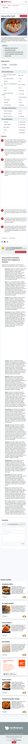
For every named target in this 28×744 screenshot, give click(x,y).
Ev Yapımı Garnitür (8, 603)
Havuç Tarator (6, 679)
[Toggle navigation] (26, 2)
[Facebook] (5, 242)
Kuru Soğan (7, 312)
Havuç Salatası (6, 622)
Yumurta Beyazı (8, 409)
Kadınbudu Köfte (7, 584)
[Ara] (25, 10)
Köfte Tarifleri (15, 5)
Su (5, 500)
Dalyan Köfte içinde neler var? (11, 48)
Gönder (22, 543)
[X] (7, 242)
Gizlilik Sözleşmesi (17, 740)
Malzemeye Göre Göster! (20, 251)
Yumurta (6, 392)
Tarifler (9, 5)
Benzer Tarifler (8, 55)
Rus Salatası (6, 642)
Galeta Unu (7, 376)
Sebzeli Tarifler (12, 238)
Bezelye (6, 297)
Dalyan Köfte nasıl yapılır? (10, 50)
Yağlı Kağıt (7, 424)
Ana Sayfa (4, 5)
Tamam (14, 742)
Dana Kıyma (7, 268)
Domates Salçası (8, 460)
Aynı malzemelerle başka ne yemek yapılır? (14, 52)
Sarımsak (7, 360)
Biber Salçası (7, 474)
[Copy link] (2, 242)
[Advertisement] (14, 191)
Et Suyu (6, 487)
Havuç (6, 281)
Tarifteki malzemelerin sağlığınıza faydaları (14, 53)
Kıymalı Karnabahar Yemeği (10, 699)
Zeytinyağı (7, 441)
